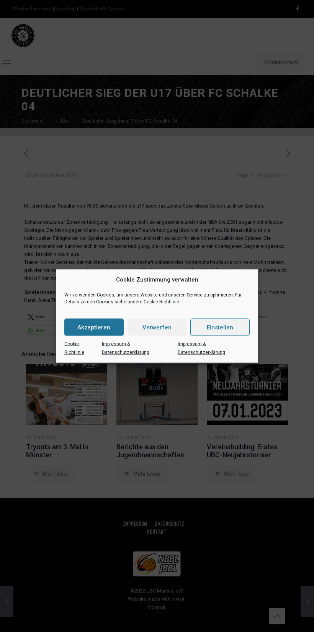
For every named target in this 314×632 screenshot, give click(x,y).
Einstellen (220, 327)
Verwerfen (157, 327)
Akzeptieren (93, 327)
